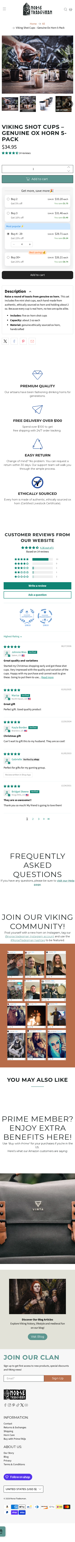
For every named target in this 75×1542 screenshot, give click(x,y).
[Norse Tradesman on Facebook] (5, 1406)
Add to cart (37, 275)
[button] (10, 104)
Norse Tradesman (18, 1498)
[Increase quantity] (30, 244)
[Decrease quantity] (14, 244)
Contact (8, 1424)
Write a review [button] (37, 586)
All (43, 23)
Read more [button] (47, 677)
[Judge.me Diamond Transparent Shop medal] (45, 616)
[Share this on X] (5, 341)
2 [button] (32, 819)
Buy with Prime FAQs (15, 1439)
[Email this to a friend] (32, 341)
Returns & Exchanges (15, 1427)
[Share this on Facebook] (14, 341)
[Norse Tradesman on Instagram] (9, 1406)
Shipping (8, 1431)
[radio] (37, 201)
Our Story (9, 1453)
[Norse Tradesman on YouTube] (26, 1406)
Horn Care (9, 1435)
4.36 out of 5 (47, 548)
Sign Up (58, 1378)
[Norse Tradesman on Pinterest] (13, 1406)
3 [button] (38, 819)
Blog (6, 1457)
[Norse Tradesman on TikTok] (17, 1406)
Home (33, 23)
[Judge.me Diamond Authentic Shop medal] (27, 616)
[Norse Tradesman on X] (22, 1406)
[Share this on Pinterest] (23, 341)
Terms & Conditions (14, 1464)
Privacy (7, 1460)
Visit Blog (37, 1336)
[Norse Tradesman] (37, 9)
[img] (12, 647)
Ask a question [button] (37, 595)
